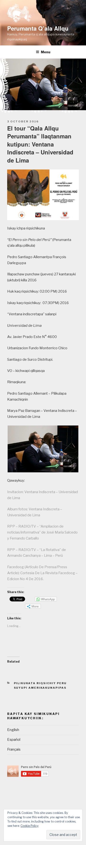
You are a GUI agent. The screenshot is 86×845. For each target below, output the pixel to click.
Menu (45, 52)
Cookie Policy (29, 826)
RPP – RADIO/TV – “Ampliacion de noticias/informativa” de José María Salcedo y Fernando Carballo (42, 532)
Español (13, 739)
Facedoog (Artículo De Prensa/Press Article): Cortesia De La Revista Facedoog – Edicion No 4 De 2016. (42, 573)
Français (14, 749)
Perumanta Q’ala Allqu (38, 28)
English (13, 730)
